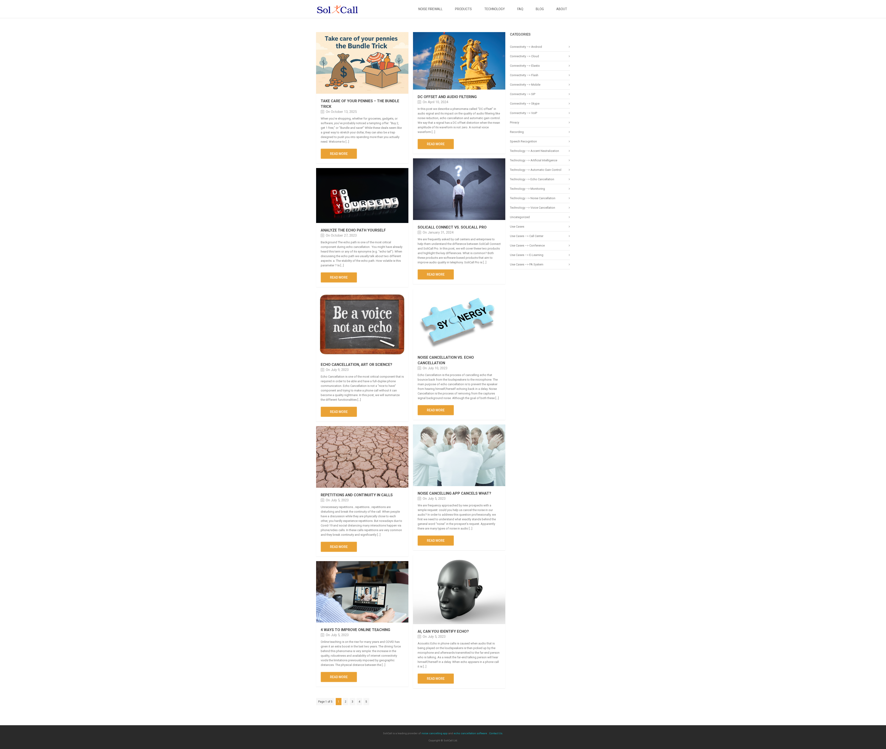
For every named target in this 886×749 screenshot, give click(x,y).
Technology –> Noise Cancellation (532, 198)
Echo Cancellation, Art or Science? (356, 364)
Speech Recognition (523, 141)
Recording (517, 132)
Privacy (514, 122)
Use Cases (517, 226)
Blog (540, 9)
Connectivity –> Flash (524, 75)
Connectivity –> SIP (522, 94)
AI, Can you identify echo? (443, 631)
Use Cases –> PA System (526, 264)
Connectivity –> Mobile (525, 84)
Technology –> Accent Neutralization (534, 151)
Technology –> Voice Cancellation (532, 207)
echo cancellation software (470, 733)
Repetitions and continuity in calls (357, 495)
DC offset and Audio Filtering (447, 97)
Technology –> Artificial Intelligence (533, 160)
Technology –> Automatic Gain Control (535, 169)
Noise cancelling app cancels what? (454, 493)
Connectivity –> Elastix (525, 65)
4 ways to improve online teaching (355, 630)
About (561, 9)
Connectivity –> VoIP (523, 113)
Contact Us (495, 733)
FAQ (520, 9)
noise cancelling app (435, 733)
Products (463, 9)
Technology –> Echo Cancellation (532, 179)
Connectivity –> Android (526, 46)
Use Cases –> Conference (527, 245)
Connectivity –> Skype (524, 103)
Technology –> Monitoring (527, 188)
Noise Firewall (430, 9)
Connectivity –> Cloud (524, 56)
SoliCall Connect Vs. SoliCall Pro (452, 227)
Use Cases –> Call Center (526, 236)
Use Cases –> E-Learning (526, 255)
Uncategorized (520, 217)
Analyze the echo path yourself (353, 230)
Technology (494, 9)
